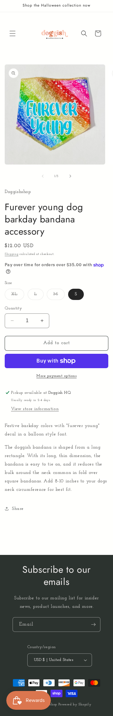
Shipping (12, 254)
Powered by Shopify (75, 704)
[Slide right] (70, 176)
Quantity (13, 308)
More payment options (56, 376)
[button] (12, 33)
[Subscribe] (93, 624)
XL (17, 296)
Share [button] (18, 508)
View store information (35, 409)
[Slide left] (43, 176)
